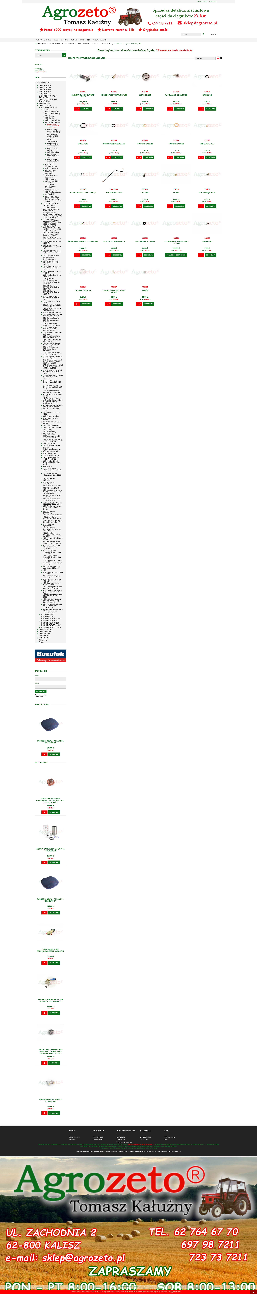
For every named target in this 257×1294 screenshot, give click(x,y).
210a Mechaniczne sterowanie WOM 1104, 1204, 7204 (51, 287)
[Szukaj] (203, 34)
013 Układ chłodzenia (53, 192)
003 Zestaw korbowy (52, 114)
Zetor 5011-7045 (45, 92)
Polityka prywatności (145, 1137)
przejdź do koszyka (40, 72)
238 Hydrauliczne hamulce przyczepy (52, 333)
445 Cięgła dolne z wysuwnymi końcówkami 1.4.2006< (52, 557)
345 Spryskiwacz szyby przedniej (51, 446)
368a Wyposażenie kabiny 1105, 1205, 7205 (52, 440)
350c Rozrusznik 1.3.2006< (49, 483)
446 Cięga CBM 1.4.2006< (52, 561)
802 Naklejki (47, 466)
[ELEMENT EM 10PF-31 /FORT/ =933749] (83, 77)
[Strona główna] (128, 18)
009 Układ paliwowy (52, 122)
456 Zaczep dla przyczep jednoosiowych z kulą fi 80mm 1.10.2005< (52, 600)
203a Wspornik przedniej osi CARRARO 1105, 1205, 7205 (52, 267)
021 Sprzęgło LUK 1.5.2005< (52, 182)
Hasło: (37, 683)
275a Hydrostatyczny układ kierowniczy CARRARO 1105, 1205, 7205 (53, 366)
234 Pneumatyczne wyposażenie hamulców (52, 324)
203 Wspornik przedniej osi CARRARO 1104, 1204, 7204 (51, 262)
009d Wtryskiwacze (52, 140)
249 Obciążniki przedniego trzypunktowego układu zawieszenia (52, 401)
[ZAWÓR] (145, 272)
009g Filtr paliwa (53, 152)
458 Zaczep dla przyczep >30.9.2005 (52, 580)
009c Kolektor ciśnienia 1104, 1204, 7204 (52, 136)
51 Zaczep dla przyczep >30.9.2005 (51, 576)
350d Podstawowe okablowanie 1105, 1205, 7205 (52, 475)
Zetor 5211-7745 (45, 94)
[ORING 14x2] (207, 77)
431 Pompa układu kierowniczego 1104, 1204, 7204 (52, 382)
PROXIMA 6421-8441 (49, 107)
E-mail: (37, 675)
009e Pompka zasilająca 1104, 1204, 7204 (53, 145)
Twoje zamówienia (98, 1137)
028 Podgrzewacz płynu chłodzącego (52, 197)
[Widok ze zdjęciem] (218, 58)
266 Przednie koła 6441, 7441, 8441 (52, 275)
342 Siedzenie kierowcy (51, 425)
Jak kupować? (144, 1139)
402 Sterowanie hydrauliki (52, 515)
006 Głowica (49, 118)
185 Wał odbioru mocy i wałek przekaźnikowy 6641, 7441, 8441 (51, 234)
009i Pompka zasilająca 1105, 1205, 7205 (53, 161)
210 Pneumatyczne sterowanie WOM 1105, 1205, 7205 (51, 297)
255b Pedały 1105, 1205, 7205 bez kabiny (52, 309)
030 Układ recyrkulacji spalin (53, 200)
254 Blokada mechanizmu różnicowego (52, 340)
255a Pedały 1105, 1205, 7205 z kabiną (52, 305)
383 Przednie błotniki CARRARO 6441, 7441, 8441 (51, 462)
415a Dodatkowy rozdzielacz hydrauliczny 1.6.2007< (52, 534)
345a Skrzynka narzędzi (52, 449)
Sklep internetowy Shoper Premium (128, 1286)
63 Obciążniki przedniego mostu (52, 395)
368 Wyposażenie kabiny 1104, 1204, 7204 (52, 436)
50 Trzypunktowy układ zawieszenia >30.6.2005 (52, 542)
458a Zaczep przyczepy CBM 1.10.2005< (51, 583)
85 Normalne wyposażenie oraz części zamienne (52, 406)
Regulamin (72, 1139)
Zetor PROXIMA (45, 105)
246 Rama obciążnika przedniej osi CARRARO (52, 391)
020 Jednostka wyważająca (50, 171)
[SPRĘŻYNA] (145, 174)
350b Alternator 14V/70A (52, 486)
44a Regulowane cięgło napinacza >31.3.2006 (51, 567)
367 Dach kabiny (49, 434)
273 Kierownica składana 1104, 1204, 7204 (52, 353)
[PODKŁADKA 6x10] (207, 125)
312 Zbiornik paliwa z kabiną (51, 419)
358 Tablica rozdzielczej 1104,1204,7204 (52, 499)
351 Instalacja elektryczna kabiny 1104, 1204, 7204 (52, 490)
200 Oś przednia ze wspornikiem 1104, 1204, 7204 (52, 246)
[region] (50, 655)
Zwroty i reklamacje (74, 1137)
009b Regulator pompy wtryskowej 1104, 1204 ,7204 (54, 131)
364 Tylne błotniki (49, 443)
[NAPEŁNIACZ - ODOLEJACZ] (176, 77)
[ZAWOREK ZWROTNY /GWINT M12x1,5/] (114, 272)
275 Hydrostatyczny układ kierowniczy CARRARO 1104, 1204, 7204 (52, 361)
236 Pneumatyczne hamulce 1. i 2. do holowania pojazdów (50, 328)
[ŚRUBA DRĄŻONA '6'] (207, 174)
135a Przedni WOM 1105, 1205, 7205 (52, 242)
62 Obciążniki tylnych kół (52, 398)
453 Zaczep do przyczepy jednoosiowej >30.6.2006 (52, 591)
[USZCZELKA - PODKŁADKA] (114, 223)
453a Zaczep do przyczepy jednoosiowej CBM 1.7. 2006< (53, 595)
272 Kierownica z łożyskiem (49, 349)
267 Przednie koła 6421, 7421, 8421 (52, 272)
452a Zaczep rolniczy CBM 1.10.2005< (53, 573)
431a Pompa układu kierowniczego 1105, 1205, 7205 (52, 387)
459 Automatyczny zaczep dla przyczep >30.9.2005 (52, 587)
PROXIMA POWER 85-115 (51, 625)
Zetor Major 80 (44, 633)
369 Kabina (47, 430)
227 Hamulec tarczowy (51, 318)
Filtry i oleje (43, 640)
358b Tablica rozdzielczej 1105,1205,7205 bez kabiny (52, 507)
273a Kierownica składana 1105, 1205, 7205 (52, 357)
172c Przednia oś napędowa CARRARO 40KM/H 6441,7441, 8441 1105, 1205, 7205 (52, 228)
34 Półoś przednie (49, 259)
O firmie (166, 1139)
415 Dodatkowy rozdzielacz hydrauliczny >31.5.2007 (52, 529)
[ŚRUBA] (176, 174)
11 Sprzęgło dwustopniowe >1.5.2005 (50, 186)
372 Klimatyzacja (49, 453)
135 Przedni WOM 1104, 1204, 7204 (52, 238)
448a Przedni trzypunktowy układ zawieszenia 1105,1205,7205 (53, 611)
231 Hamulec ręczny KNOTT (50, 320)
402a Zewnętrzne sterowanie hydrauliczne (52, 517)
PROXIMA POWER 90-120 (51, 627)
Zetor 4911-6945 (45, 90)
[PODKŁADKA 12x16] (145, 125)
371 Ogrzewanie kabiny (51, 451)
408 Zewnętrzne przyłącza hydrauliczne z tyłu (52, 521)
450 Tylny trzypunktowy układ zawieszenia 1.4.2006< (51, 547)
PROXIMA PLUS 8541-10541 (51, 619)
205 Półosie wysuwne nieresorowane (51, 256)
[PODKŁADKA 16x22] (176, 125)
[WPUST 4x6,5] (207, 223)
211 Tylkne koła (49, 279)
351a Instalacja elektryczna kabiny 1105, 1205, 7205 (52, 495)
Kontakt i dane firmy (169, 1137)
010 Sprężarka (50, 179)
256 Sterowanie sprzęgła (52, 312)
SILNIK (45, 109)
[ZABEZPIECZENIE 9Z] (83, 272)
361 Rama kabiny (49, 432)
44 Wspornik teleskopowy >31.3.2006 (52, 563)
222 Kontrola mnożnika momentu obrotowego (51, 336)
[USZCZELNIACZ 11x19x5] (145, 223)
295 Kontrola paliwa (50, 347)
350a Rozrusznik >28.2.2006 (49, 479)
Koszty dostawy (121, 1139)
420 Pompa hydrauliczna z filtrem (52, 538)
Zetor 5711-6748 (45, 87)
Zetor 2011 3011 (45, 85)
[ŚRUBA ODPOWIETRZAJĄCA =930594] (83, 223)
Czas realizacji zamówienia (124, 1142)
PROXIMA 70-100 (47, 617)
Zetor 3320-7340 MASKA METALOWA (48, 96)
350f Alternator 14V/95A (51, 488)
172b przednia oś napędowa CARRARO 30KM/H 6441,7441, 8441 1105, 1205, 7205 (52, 222)
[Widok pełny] (221, 58)
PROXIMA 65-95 (47, 614)
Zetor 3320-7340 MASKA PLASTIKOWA (48, 100)
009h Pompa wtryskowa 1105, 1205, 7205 (53, 155)
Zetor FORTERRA (46, 631)
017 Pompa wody (51, 168)
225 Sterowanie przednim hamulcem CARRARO (52, 315)
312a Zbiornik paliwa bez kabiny (52, 422)
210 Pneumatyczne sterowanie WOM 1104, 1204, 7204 (51, 282)
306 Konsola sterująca (51, 416)
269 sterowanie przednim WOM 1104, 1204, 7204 (52, 344)
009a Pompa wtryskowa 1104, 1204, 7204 (53, 126)
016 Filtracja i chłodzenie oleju (51, 165)
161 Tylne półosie (49, 205)
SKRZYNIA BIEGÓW (50, 203)
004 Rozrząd (50, 116)
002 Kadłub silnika (52, 112)
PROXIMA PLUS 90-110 (50, 623)
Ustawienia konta (97, 1139)
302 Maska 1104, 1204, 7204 (51, 409)
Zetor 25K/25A (44, 636)
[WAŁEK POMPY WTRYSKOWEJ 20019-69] (176, 223)
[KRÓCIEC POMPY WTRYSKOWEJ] (114, 77)
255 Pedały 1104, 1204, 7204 (51, 302)
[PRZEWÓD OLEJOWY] (114, 174)
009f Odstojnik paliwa (52, 149)
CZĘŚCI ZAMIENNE (43, 82)
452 (44, 570)
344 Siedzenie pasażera (52, 427)
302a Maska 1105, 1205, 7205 (52, 413)
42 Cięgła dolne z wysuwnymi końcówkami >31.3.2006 (52, 552)
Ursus (41, 642)
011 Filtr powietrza (51, 190)
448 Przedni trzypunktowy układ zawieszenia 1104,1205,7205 (52, 605)
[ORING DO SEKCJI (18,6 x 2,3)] (114, 125)
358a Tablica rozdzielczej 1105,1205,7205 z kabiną (52, 503)
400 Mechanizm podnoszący (49, 512)
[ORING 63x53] (83, 125)
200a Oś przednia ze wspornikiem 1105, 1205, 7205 (52, 251)
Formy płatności (121, 1137)
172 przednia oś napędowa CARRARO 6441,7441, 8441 (51, 209)
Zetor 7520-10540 (45, 629)
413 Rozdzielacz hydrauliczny (49, 525)
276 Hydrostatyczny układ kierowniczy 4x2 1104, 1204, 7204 (52, 371)
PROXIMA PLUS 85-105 (50, 621)
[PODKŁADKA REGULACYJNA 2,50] (83, 174)
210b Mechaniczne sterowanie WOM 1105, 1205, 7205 (51, 292)
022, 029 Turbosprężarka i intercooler (51, 175)
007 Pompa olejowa (52, 120)
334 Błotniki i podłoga (51, 455)
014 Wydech (49, 194)
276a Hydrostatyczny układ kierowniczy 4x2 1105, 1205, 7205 (53, 376)
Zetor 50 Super (44, 638)
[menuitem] (43, 40)
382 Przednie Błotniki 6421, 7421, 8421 (51, 458)
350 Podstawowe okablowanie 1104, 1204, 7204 (52, 470)
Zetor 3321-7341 (45, 103)
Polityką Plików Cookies (117, 1291)
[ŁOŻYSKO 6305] (145, 77)
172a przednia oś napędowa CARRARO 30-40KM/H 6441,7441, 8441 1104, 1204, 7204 (52, 215)
